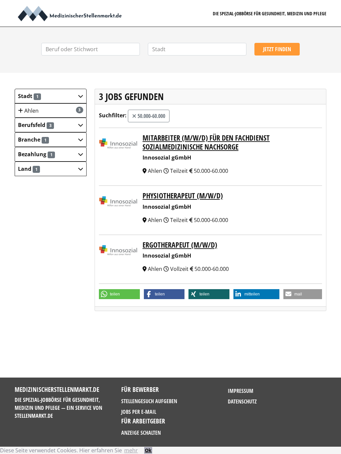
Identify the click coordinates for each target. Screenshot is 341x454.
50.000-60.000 (150, 116)
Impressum (240, 391)
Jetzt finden (277, 49)
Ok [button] (148, 450)
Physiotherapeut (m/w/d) (183, 195)
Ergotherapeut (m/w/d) (180, 245)
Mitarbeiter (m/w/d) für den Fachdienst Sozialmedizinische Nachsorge (206, 142)
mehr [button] (131, 450)
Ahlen (52, 110)
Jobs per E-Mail (138, 411)
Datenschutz (242, 401)
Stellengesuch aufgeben (149, 401)
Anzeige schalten (141, 432)
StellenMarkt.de (34, 415)
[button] (51, 96)
